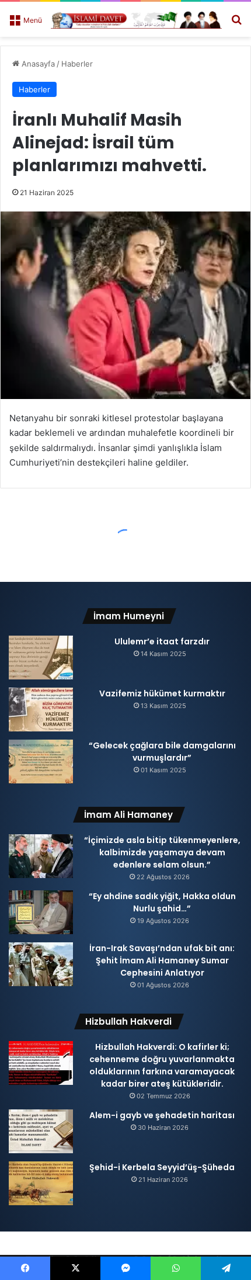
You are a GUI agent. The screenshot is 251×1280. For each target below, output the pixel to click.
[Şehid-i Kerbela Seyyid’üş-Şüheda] (41, 1183)
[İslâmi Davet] (136, 19)
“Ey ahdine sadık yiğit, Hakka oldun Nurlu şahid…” (162, 902)
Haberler (77, 63)
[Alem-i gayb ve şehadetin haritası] (41, 1131)
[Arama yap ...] (236, 24)
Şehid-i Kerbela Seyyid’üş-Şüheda (162, 1167)
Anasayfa (37, 63)
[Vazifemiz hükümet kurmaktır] (41, 709)
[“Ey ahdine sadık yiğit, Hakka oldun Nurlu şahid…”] (41, 912)
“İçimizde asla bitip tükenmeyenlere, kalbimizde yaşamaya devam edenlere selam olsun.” (162, 852)
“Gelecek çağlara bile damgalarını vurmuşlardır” (162, 752)
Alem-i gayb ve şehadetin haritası (162, 1115)
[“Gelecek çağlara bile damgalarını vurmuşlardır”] (41, 761)
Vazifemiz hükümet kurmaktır (162, 693)
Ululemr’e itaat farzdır (162, 641)
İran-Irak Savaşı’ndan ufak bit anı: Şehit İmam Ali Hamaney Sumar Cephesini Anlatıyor (162, 960)
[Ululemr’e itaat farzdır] (41, 657)
